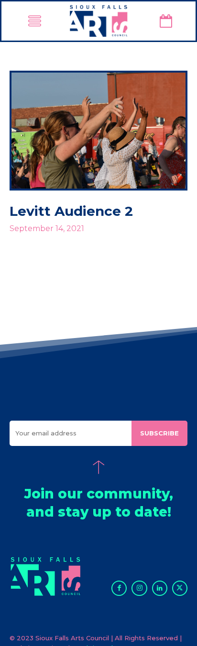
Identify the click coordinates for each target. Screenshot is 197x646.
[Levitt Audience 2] (98, 131)
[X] (179, 588)
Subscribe (159, 433)
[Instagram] (139, 588)
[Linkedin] (159, 588)
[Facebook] (119, 588)
